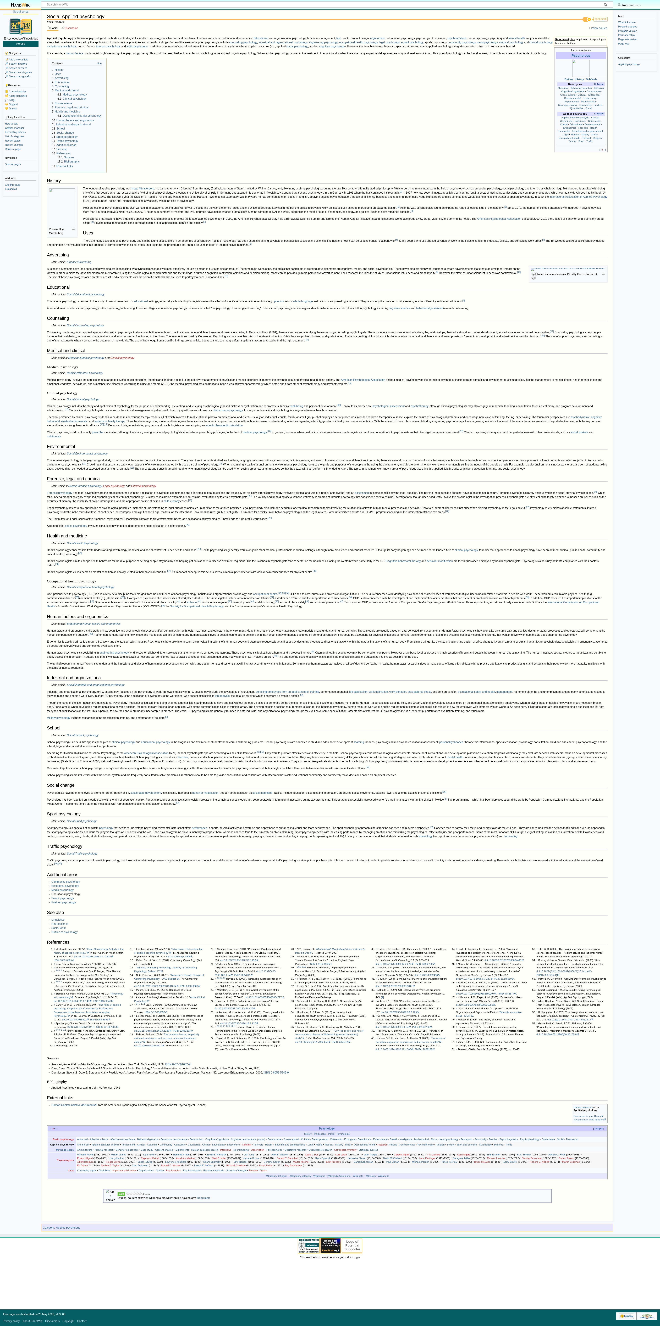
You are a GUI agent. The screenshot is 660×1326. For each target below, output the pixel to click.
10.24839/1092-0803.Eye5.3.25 (236, 1008)
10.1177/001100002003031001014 (157, 986)
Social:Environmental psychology (87, 453)
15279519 (506, 978)
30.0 (299, 967)
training (314, 691)
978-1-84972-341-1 (84, 1027)
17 (67, 409)
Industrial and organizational (587, 131)
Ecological (349, 1139)
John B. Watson (279, 1154)
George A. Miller (461, 1158)
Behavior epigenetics (127, 1149)
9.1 (60, 1030)
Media (319, 1144)
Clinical (595, 117)
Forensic (583, 127)
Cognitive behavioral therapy (403, 561)
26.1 (223, 1026)
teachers (183, 757)
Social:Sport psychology (81, 821)
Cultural (582, 94)
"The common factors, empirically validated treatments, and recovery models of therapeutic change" (166, 1038)
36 (123, 597)
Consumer (580, 121)
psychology (106, 828)
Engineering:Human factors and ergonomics (93, 623)
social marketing (262, 792)
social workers (579, 432)
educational (141, 301)
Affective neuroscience (122, 1139)
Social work (58, 927)
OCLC (99, 1027)
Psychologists (65, 1160)
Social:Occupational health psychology (90, 587)
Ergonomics (569, 127)
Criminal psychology (143, 486)
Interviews (225, 1149)
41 (178, 601)
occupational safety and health (476, 691)
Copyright (68, 1321)
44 (252, 601)
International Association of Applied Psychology (578, 196)
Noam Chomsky (212, 1161)
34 (287, 593)
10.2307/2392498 (428, 975)
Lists (71, 1170)
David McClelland (392, 1158)
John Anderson (140, 1165)
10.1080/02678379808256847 (396, 986)
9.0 (57, 1030)
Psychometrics (407, 1144)
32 (280, 593)
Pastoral (382, 1144)
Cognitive (566, 91)
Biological (599, 88)
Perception (466, 1139)
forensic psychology (108, 46)
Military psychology (58, 717)
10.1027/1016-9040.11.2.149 (73, 1001)
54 (262, 752)
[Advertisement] (330, 1284)
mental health (516, 38)
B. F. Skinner (524, 1154)
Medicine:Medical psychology (86, 357)
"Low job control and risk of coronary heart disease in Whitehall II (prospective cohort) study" (329, 1034)
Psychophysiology (530, 1139)
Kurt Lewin (341, 1154)
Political (586, 138)
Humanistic (564, 131)
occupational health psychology (358, 42)
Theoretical (572, 1139)
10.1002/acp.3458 (180, 956)
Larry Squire (510, 1161)
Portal (331, 1133)
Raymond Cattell (150, 1158)
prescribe (97, 432)
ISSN (56, 960)
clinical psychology (540, 42)
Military (585, 134)
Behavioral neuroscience (174, 1139)
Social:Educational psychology (85, 294)
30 (57, 564)
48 (163, 605)
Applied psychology (68, 1227)
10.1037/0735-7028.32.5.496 (240, 960)
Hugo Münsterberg (142, 188)
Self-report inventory (345, 1149)
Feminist (246, 1144)
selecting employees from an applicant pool (282, 691)
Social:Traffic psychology (82, 853)
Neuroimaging (241, 1149)
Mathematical (588, 101)
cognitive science (399, 308)
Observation (257, 1149)
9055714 (343, 1042)
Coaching (152, 1144)
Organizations (146, 1170)
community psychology (462, 42)
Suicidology (485, 1144)
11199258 (424, 1027)
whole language (303, 301)
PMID (176, 1030)
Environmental (592, 124)
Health (593, 127)
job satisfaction (358, 691)
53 (258, 752)
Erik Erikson (493, 1154)
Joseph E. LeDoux (203, 1165)
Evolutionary (589, 98)
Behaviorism (196, 1139)
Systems (498, 1144)
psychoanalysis (457, 38)
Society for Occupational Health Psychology (196, 606)
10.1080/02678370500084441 (504, 960)
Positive (598, 105)
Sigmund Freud (181, 1154)
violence (191, 602)
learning (359, 742)
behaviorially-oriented (429, 308)
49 (91, 633)
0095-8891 (102, 1019)
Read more (204, 1197)
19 (106, 424)
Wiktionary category (300, 1176)
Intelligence (406, 1139)
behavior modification (440, 561)
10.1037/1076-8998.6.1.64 (394, 1027)
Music (594, 134)
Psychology (581, 55)
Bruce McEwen (482, 1161)
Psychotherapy (425, 1144)
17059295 (426, 1049)
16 (339, 405)
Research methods (213, 1170)
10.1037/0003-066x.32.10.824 (94, 956)
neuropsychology (487, 42)
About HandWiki (32, 1321)
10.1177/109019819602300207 (477, 993)
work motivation (378, 691)
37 (272, 597)
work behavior (397, 691)
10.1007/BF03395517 (150, 1045)
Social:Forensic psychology (85, 486)
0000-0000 (192, 986)
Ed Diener (82, 1165)
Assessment (128, 1144)
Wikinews (371, 1176)
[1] (382, 997)
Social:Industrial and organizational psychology (95, 684)
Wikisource (319, 1176)
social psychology (297, 46)
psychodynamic (580, 417)
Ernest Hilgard (85, 1158)
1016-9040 (105, 1001)
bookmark (601, 19)
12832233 (185, 1030)
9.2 (64, 1030)
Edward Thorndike (217, 1154)
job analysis (222, 695)
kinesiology (425, 836)
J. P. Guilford (433, 1154)
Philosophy (320, 1133)
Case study (147, 1149)
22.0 (219, 978)
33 (283, 593)
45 (277, 601)
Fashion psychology (63, 902)
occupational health (265, 594)
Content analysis (164, 1149)
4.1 (60, 970)
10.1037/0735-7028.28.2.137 (240, 1023)
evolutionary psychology (61, 46)
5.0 (57, 982)
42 (199, 601)
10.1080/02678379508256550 (476, 1004)
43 (230, 601)
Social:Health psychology (82, 543)
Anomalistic (83, 1144)
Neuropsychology (567, 105)
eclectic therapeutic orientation (224, 425)
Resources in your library (587, 1116)
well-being (296, 406)
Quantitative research (320, 1149)
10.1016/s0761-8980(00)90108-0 (558, 1034)
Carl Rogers (463, 1154)
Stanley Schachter (532, 1158)
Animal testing (84, 1149)
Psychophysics (274, 1149)
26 (190, 500)
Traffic (589, 141)
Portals (20, 43)
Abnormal (563, 88)
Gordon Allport (401, 1154)
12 (552, 331)
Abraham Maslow (185, 1158)
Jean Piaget (370, 1154)
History (579, 79)
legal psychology (389, 42)
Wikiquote (358, 1176)
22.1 (223, 978)
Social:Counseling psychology (85, 325)
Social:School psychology (82, 735)
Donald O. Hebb (556, 1154)
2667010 (245, 975)
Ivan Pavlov (149, 1154)
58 (56, 863)
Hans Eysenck (323, 1158)
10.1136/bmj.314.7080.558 (313, 1042)
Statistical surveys (368, 1149)
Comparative (594, 91)
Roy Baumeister (293, 1165)
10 (519, 272)
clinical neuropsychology (228, 410)
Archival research (104, 1149)
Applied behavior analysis (575, 117)
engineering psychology (323, 42)
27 (527, 507)
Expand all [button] (11, 188)
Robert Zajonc (566, 1158)
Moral (434, 1139)
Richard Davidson (236, 1165)
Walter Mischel (301, 1161)
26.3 (233, 1026)
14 (307, 339)
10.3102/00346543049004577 (265, 997)
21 (84, 463)
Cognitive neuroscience (243, 1139)
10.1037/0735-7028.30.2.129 (401, 1012)
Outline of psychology (64, 932)
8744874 (509, 993)
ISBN (70, 1027)
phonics (279, 301)
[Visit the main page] (20, 26)
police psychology (76, 525)
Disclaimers (52, 1321)
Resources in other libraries (589, 1119)
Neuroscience (59, 923)
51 (276, 655)
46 (307, 601)
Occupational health (569, 138)
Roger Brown (113, 1161)
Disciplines (104, 1170)
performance (199, 828)
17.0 (138, 1004)
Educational (576, 124)
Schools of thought (236, 1170)
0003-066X (66, 960)
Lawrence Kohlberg (175, 1161)
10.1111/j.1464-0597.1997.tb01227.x (571, 1019)
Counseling (594, 121)
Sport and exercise (466, 1144)
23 (132, 468)
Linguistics (57, 919)
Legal (566, 134)
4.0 (57, 970)
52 (301, 695)
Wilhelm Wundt (85, 1154)
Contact (81, 1321)
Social (588, 108)
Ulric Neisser (240, 1161)
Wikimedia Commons (338, 1176)
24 (595, 492)
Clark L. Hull (311, 1154)
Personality (585, 105)
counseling (510, 836)
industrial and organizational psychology (282, 42)
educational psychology (155, 742)
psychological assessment (388, 406)
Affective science (99, 1139)
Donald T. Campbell (287, 1158)
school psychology (412, 42)
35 (77, 597)
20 (269, 431)
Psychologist (343, 1133)
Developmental (572, 98)
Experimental (572, 101)
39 (527, 597)
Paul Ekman (392, 1161)
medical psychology (511, 42)
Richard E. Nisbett (539, 1161)
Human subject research (204, 1149)
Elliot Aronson (333, 1161)
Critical (564, 124)
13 (543, 335)
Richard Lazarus (496, 1158)
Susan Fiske (265, 1165)
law (338, 38)
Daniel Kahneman (363, 1161)
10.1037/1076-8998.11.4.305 (395, 1049)
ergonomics (377, 38)
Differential (594, 94)
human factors (74, 53)
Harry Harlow (117, 1158)
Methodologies (65, 1149)
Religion (597, 138)
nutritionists (54, 436)
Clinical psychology (122, 357)
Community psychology (65, 881)
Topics (263, 1170)
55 (368, 767)
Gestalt (393, 1139)
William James (118, 1154)
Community (566, 121)
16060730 (427, 964)
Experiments (182, 1149)
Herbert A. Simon (357, 1158)
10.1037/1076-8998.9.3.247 (475, 978)
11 (226, 276)
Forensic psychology (59, 492)
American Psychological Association (499, 218)
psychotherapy (419, 406)
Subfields (591, 79)
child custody (172, 501)
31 (169, 571)
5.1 (60, 982)
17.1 (143, 1004)
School (572, 141)
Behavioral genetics (581, 88)
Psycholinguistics (508, 1139)
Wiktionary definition (276, 1176)
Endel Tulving (145, 1161)
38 (350, 597)
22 (220, 463)
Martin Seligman (571, 1161)
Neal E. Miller (219, 1158)
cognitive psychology (332, 46)
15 (349, 383)
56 (444, 792)
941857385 (110, 1027)
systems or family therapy (109, 421)
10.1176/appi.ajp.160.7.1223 (153, 1030)
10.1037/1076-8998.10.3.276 (395, 964)
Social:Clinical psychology (83, 399)
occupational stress (419, 691)
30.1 (304, 967)
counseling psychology (243, 42)
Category (48, 1227)
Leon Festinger (427, 1158)
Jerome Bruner (251, 1158)
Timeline (253, 1170)
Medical (575, 134)
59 (60, 863)
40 (92, 601)
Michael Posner (420, 1161)
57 (177, 803)
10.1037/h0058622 (76, 1019)
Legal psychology (113, 486)
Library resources (583, 1107)
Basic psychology (63, 1139)
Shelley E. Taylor (110, 1165)
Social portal (20, 11)
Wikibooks (383, 1176)
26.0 (219, 1026)
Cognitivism (578, 91)
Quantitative (576, 108)
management (504, 691)
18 (102, 424)
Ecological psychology (65, 885)
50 (313, 651)
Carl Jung (249, 1154)
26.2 (228, 1026)
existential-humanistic (74, 421)
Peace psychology (62, 898)
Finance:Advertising (79, 262)
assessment (362, 492)
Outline (569, 79)
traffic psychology (136, 46)
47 (341, 601)
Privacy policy (11, 1321)
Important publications (124, 1170)
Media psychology (62, 890)
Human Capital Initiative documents (73, 1105)
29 (80, 553)
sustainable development (145, 792)
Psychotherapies (192, 1170)
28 (199, 549)
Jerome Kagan (272, 1161)
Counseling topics (86, 1170)
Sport (581, 141)
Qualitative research (295, 1149)
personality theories (451, 742)
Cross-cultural (567, 94)
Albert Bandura (85, 1161)
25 (250, 496)
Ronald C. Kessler (171, 1165)
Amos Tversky (449, 1161)
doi (75, 956)
